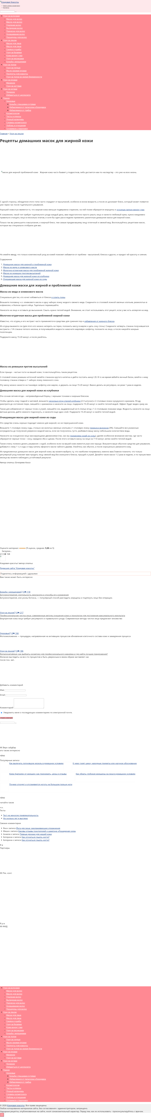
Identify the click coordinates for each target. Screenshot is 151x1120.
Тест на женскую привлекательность (20, 815)
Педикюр (10, 92)
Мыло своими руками (16, 71)
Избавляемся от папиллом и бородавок (27, 107)
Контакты (6, 7)
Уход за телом (9, 65)
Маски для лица (13, 43)
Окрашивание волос (15, 34)
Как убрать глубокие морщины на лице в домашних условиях (105, 773)
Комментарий (6, 707)
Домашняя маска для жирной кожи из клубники (26, 276)
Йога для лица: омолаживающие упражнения (38, 828)
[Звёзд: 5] (25, 548)
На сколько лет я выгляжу (15, 818)
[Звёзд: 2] (21, 548)
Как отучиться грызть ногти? (35, 837)
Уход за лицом (10, 40)
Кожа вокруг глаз (14, 55)
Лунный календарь (15, 119)
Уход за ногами (10, 89)
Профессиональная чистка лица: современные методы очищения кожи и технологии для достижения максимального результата (62, 615)
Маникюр (10, 83)
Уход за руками (10, 80)
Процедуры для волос (16, 37)
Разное (6, 98)
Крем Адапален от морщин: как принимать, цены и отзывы (38, 773)
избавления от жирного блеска (99, 321)
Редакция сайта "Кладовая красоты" (17, 568)
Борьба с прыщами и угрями (22, 104)
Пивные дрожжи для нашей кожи (36, 834)
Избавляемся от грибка (20, 110)
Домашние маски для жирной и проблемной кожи (27, 264)
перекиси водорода (99, 427)
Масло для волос (14, 22)
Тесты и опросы (13, 116)
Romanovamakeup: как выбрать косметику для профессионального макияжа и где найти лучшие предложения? (54, 654)
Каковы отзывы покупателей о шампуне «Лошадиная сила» (47, 831)
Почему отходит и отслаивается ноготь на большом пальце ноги (40, 784)
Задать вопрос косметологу (11, 6)
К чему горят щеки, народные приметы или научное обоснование (105, 763)
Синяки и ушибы (13, 49)
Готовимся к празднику (17, 129)
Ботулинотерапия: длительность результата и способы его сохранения (34, 594)
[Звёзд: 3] (22, 548)
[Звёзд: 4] (23, 548)
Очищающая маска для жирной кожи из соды (25, 279)
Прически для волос (15, 31)
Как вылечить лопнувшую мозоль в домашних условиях (36, 763)
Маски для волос (14, 19)
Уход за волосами (11, 16)
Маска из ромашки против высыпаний (22, 273)
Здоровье (10, 101)
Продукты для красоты (17, 74)
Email (2, 694)
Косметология (13, 113)
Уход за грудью (13, 68)
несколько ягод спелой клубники (65, 401)
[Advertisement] (47, 157)
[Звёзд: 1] (20, 548)
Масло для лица (13, 46)
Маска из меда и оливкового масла (20, 267)
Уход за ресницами (15, 58)
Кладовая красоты (16, 1105)
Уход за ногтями (13, 86)
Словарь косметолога (16, 122)
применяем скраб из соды (82, 435)
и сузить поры (58, 297)
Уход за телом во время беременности (24, 77)
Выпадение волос (14, 28)
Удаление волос (13, 25)
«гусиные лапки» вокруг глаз (130, 209)
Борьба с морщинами (16, 62)
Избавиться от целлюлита (18, 95)
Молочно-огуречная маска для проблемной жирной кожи (31, 270)
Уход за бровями (14, 52)
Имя (2, 690)
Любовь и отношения (16, 125)
